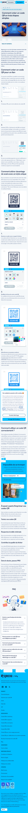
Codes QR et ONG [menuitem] (5, 729)
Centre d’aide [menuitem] (4, 748)
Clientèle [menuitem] (3, 704)
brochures (19, 441)
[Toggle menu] (26, 2)
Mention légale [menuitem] (4, 757)
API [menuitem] (2, 707)
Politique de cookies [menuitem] (6, 764)
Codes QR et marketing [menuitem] (6, 716)
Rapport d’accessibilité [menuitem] (6, 779)
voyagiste (3, 452)
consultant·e (23, 450)
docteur (11, 450)
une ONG (8, 452)
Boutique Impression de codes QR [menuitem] (9, 738)
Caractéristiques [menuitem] (5, 694)
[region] (14, 406)
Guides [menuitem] (3, 710)
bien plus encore (20, 443)
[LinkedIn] (2, 687)
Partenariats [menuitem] (4, 773)
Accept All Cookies (14, 419)
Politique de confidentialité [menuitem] (7, 760)
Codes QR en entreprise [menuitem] (7, 723)
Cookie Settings (14, 415)
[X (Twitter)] (9, 687)
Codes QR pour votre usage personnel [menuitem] (10, 732)
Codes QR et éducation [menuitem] (6, 726)
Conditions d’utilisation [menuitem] (6, 754)
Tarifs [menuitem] (2, 700)
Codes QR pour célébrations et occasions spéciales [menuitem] (13, 735)
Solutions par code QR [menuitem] (6, 697)
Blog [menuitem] (2, 741)
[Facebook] (6, 687)
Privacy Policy (10, 409)
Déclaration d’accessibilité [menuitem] (7, 776)
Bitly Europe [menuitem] (4, 770)
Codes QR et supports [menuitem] (6, 719)
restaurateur (16, 450)
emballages (4, 443)
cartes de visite (10, 441)
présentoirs (11, 443)
